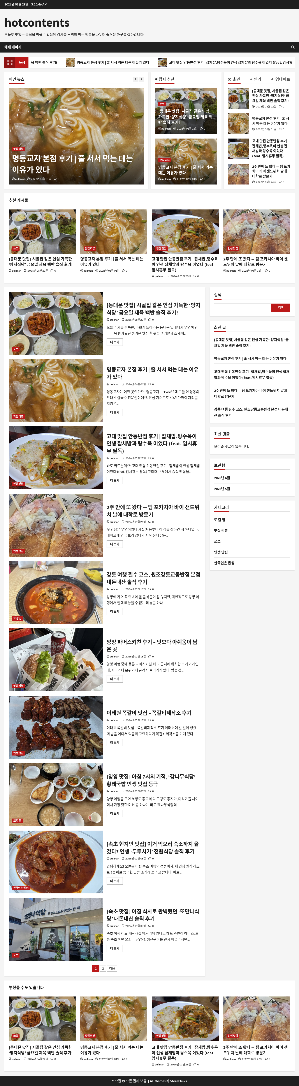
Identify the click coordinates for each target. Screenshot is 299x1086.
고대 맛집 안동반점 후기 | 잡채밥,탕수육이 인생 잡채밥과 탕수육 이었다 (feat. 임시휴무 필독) (186, 62)
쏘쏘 (162, 104)
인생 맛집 (161, 248)
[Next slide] (141, 79)
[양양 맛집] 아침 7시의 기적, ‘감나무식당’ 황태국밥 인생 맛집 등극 (56, 794)
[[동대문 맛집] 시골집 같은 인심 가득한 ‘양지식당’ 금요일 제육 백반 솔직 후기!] (42, 231)
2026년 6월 (222, 478)
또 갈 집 (17, 618)
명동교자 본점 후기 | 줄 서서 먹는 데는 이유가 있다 (63, 62)
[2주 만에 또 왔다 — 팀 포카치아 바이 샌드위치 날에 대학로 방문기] (256, 231)
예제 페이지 (12, 47)
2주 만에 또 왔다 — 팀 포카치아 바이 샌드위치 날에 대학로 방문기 (238, 174)
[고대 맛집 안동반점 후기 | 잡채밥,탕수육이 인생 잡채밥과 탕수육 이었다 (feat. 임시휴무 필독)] (185, 231)
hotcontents (37, 22)
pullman (20, 179)
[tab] (234, 80)
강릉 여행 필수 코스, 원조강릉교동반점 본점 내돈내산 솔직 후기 (56, 592)
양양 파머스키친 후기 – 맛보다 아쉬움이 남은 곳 (56, 659)
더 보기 (116, 343)
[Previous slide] (135, 79)
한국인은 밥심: (21, 887)
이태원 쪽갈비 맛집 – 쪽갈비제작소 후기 (56, 727)
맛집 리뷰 (18, 149)
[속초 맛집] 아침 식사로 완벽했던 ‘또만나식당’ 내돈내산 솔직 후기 (56, 929)
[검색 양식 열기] (293, 47)
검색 (218, 294)
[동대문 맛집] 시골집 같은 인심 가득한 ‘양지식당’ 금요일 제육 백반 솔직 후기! (185, 117)
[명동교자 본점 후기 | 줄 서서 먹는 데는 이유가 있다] (76, 136)
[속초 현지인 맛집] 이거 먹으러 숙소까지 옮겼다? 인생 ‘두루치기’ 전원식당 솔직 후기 (56, 862)
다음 (112, 968)
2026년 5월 (222, 488)
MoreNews (178, 1081)
